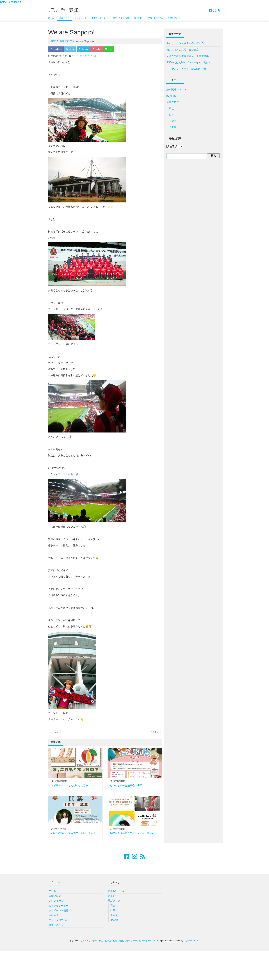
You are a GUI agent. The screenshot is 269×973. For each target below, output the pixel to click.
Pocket (97, 49)
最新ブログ (64, 18)
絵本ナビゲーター (100, 18)
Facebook (57, 49)
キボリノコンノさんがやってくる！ (186, 43)
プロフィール (80, 18)
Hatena (84, 49)
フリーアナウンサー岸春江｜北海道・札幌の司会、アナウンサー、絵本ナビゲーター (116, 940)
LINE (109, 49)
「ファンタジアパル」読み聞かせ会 (186, 68)
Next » (154, 732)
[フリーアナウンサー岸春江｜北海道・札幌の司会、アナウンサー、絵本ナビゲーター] (63, 9)
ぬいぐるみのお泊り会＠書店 (182, 49)
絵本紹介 (138, 18)
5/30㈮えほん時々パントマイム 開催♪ (188, 62)
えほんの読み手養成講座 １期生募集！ (188, 56)
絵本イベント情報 (121, 18)
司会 (171, 108)
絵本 (171, 114)
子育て (86, 56)
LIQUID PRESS (191, 940)
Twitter (71, 49)
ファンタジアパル (155, 18)
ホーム (51, 18)
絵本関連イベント (176, 89)
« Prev (54, 732)
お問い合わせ (174, 18)
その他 (93, 56)
